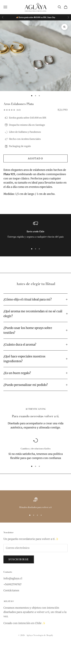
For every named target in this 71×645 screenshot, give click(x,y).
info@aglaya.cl (12, 578)
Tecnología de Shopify (43, 635)
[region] (35, 232)
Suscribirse (18, 559)
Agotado (35, 158)
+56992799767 (12, 584)
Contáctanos (11, 590)
